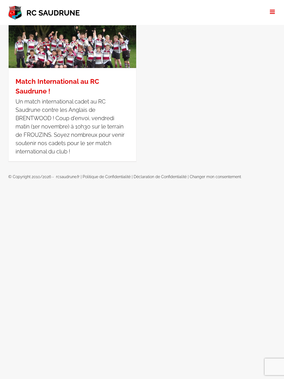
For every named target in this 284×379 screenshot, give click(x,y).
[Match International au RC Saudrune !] (72, 46)
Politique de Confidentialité (107, 177)
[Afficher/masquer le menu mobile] (273, 12)
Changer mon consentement (215, 177)
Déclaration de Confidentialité (160, 177)
